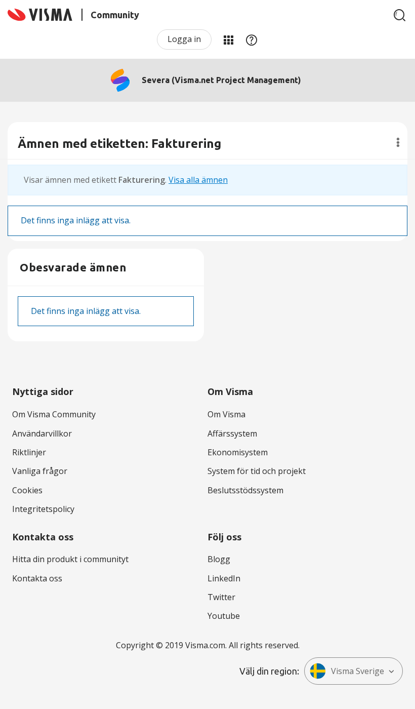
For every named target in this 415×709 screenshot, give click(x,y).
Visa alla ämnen (198, 179)
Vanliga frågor (39, 471)
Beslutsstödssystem (245, 490)
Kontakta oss (37, 578)
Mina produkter (228, 39)
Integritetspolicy (43, 509)
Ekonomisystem (238, 452)
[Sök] (399, 15)
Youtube (224, 615)
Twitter (221, 597)
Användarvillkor (42, 433)
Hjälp (251, 39)
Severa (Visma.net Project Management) (221, 80)
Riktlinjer (29, 452)
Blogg (219, 559)
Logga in (184, 39)
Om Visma (226, 414)
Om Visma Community (54, 414)
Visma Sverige (357, 671)
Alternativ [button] (398, 142)
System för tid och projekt (257, 471)
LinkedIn (224, 578)
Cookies (27, 490)
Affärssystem (232, 433)
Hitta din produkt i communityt (70, 559)
